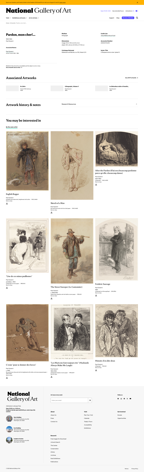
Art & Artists (33, 18)
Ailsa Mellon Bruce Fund (108, 35)
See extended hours (118, 11)
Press (52, 418)
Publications (54, 462)
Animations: (130, 11)
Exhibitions (87, 428)
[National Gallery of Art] (22, 396)
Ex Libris (23, 86)
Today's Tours (88, 421)
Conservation (54, 449)
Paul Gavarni (9, 51)
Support (111, 18)
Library (53, 452)
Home (7, 23)
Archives (53, 455)
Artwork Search (55, 442)
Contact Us (54, 421)
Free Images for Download (58, 439)
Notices (126, 468)
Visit (7, 18)
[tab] (11, 127)
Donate (120, 415)
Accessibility (88, 425)
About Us (53, 415)
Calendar (86, 418)
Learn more (62, 2)
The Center (54, 445)
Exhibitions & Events (19, 18)
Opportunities (122, 418)
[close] (137, 2)
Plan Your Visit (88, 415)
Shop (117, 18)
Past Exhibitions (55, 458)
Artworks (12, 23)
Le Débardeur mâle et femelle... (119, 86)
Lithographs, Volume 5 (72, 86)
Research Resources (69, 104)
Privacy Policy (135, 468)
